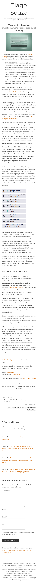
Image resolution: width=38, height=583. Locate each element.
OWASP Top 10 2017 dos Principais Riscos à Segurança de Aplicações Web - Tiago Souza (17, 448)
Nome (4, 509)
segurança (26, 386)
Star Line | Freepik (29, 378)
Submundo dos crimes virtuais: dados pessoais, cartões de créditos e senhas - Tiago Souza (18, 460)
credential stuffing (16, 386)
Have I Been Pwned (16, 287)
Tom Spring (10, 372)
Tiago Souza (16, 374)
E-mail (4, 517)
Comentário (6, 491)
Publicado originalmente (10, 360)
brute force (5, 386)
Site (3, 524)
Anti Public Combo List (15, 92)
